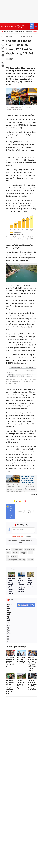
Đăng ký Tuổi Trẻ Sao (31, 26)
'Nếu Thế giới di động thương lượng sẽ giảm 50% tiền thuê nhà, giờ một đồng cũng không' (27, 479)
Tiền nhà (30, 560)
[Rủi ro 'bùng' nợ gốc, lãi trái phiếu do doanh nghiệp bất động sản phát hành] (21, 574)
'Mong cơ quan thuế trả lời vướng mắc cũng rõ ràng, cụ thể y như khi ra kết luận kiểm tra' (32, 664)
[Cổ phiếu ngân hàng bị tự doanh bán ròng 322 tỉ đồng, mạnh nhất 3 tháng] (32, 676)
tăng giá (23, 553)
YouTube (12, 26)
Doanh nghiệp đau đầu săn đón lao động (30, 582)
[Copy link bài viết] (29, 511)
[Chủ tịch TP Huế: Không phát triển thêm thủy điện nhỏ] (21, 676)
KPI (8, 556)
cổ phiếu (14, 556)
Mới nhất (6, 31)
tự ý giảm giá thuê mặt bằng (16, 560)
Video (16, 31)
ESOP (30, 553)
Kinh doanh (9, 36)
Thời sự (20, 31)
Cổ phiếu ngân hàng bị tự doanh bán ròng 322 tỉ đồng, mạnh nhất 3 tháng (32, 685)
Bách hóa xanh (29, 549)
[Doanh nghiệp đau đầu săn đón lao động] (30, 574)
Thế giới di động (17, 549)
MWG (8, 553)
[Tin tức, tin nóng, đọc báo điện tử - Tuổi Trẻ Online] (1, 26)
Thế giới (25, 31)
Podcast (6, 26)
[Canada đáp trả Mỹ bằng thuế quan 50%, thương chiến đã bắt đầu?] (10, 653)
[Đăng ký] (26, 605)
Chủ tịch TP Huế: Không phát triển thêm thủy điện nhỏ (21, 684)
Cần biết (18, 26)
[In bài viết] (2, 65)
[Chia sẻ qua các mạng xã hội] (33, 511)
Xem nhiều (11, 31)
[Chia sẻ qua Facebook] (24, 511)
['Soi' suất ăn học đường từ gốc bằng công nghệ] (21, 653)
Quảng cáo (22, 26)
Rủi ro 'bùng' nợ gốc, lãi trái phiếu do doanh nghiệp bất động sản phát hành (21, 585)
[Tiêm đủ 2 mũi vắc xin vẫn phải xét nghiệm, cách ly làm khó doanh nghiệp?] (11, 574)
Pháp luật (30, 31)
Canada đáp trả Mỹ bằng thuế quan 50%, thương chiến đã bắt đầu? (10, 662)
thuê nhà (15, 553)
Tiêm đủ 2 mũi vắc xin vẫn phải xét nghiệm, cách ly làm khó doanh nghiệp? (11, 586)
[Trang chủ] (2, 31)
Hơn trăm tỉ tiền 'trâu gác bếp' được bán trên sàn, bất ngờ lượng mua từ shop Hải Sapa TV (10, 687)
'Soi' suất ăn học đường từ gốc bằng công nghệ (21, 660)
